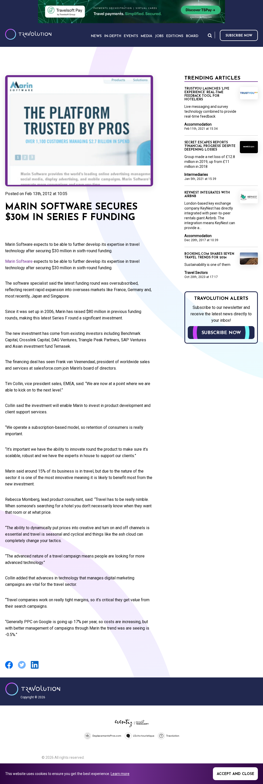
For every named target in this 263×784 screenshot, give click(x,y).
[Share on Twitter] (22, 668)
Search (210, 35)
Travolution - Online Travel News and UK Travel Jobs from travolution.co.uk (32, 689)
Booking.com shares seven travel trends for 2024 (209, 255)
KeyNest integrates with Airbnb (207, 194)
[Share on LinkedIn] (35, 668)
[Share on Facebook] (9, 668)
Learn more (120, 774)
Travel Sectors (196, 272)
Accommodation (198, 124)
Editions (174, 36)
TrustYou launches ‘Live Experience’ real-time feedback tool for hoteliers (206, 94)
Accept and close (235, 774)
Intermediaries (196, 174)
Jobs (159, 36)
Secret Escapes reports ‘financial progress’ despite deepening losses (210, 146)
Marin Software (19, 261)
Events (131, 36)
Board (192, 36)
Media (146, 36)
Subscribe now (239, 35)
